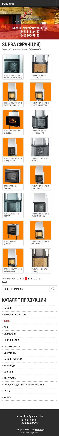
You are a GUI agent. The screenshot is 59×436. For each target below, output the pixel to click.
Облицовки (10, 333)
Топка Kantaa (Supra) (10, 242)
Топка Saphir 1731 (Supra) (40, 270)
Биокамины (10, 352)
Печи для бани (11, 340)
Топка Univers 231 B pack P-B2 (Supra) (13, 104)
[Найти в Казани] (53, 288)
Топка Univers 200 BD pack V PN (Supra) (13, 76)
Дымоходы (9, 365)
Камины (8, 308)
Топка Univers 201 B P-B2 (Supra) (13, 159)
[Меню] (54, 3)
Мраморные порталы (15, 314)
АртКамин (39, 429)
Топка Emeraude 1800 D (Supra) (39, 131)
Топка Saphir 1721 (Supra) (12, 214)
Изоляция (9, 371)
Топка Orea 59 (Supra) (10, 187)
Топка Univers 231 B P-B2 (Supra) (40, 242)
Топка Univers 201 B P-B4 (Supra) (40, 187)
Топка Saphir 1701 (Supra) (40, 159)
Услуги (7, 397)
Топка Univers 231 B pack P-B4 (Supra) (40, 104)
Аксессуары (10, 378)
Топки (12, 49)
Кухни (7, 391)
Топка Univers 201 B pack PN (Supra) (40, 214)
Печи (6, 327)
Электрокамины (12, 346)
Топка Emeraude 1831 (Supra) (39, 76)
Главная (5, 49)
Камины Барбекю (13, 359)
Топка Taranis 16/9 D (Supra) (12, 131)
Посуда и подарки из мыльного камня (24, 384)
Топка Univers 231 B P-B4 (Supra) (13, 270)
